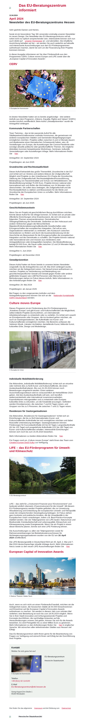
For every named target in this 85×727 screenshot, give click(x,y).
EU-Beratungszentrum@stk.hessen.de (28, 687)
